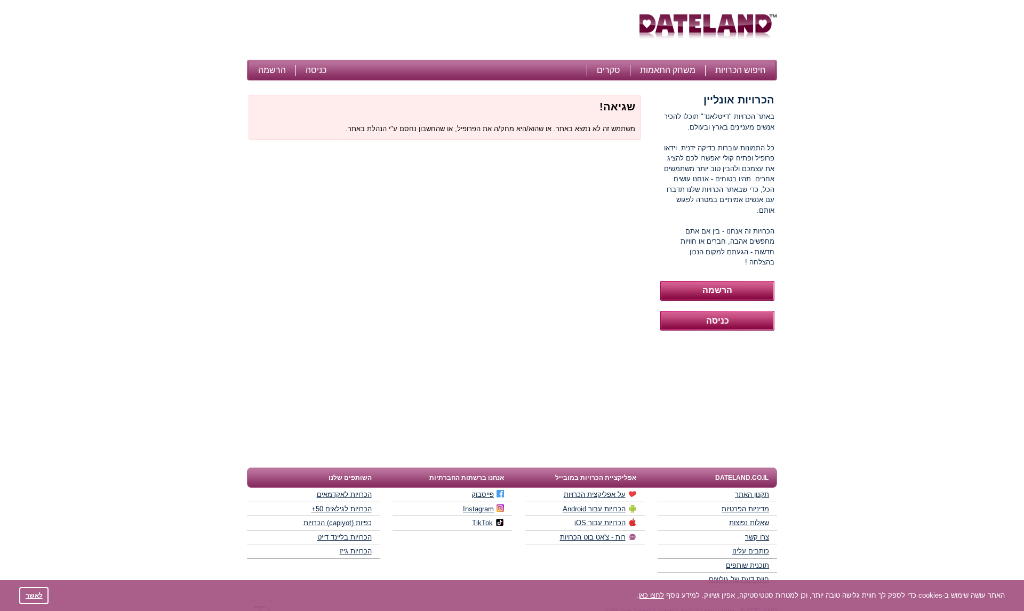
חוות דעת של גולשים (739, 579)
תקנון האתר (752, 495)
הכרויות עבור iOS (600, 523)
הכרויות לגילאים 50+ (341, 509)
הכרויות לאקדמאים (344, 495)
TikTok (482, 523)
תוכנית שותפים (747, 565)
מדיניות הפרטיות (745, 509)
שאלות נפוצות (749, 523)
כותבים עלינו (750, 551)
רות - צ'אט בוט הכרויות (593, 537)
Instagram (478, 509)
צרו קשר (757, 537)
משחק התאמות (667, 70)
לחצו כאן (651, 595)
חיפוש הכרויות (740, 70)
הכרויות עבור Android (594, 509)
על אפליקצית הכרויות (595, 495)
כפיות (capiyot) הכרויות (337, 523)
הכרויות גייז (356, 551)
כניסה (316, 70)
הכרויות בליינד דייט (344, 537)
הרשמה (272, 70)
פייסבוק (482, 495)
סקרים (608, 70)
